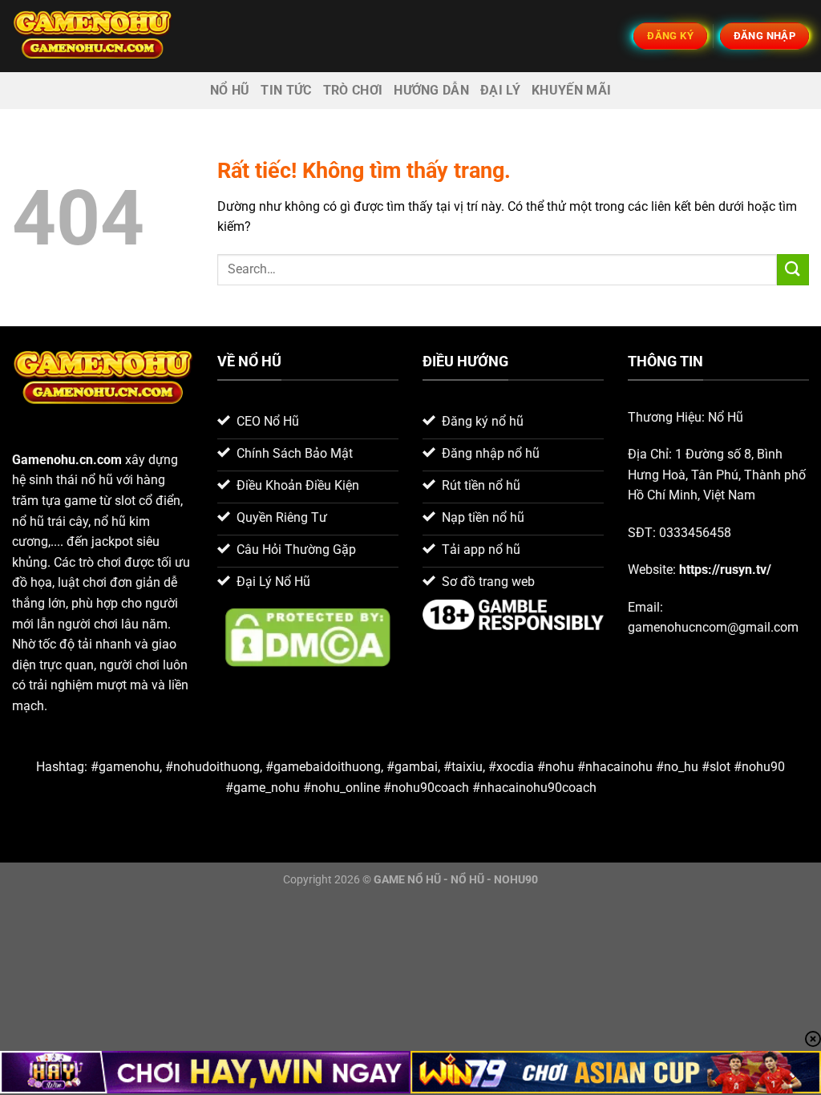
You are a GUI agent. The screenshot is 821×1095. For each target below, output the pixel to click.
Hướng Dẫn (431, 90)
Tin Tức (286, 90)
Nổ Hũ (230, 90)
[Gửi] (793, 269)
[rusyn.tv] (92, 35)
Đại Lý (500, 90)
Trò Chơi (353, 90)
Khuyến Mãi (571, 90)
